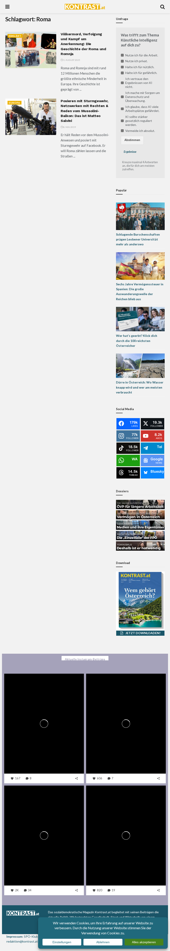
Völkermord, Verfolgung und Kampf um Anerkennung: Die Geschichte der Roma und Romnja (83, 44)
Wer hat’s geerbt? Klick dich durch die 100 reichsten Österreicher (136, 340)
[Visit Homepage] (85, 6)
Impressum (14, 936)
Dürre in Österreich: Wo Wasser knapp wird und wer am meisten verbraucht (139, 387)
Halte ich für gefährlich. (141, 73)
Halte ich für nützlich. (139, 67)
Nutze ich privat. (136, 61)
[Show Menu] (7, 6)
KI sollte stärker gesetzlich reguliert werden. (138, 121)
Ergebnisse (130, 151)
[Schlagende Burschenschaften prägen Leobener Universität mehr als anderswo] (140, 216)
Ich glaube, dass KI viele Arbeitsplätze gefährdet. (142, 109)
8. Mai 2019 (69, 127)
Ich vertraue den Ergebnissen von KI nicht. (138, 83)
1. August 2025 (71, 60)
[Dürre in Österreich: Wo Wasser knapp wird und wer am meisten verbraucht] (140, 365)
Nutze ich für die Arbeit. (141, 55)
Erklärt (15, 35)
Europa (14, 102)
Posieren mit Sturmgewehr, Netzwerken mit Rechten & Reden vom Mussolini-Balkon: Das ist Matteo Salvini (84, 111)
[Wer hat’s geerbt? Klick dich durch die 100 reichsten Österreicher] (140, 319)
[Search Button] (162, 6)
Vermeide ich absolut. (140, 131)
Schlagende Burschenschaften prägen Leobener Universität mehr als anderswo (138, 239)
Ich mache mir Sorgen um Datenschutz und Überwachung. (142, 97)
